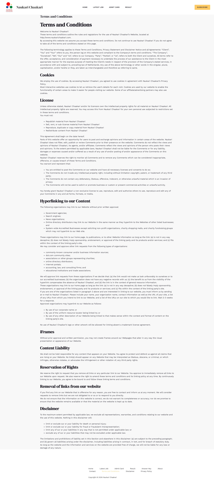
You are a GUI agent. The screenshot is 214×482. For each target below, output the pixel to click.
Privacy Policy (146, 471)
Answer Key (146, 469)
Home (84, 7)
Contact (92, 471)
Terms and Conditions (110, 471)
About (160, 469)
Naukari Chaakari (29, 7)
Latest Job (98, 7)
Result (128, 7)
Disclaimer (130, 471)
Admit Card (114, 7)
